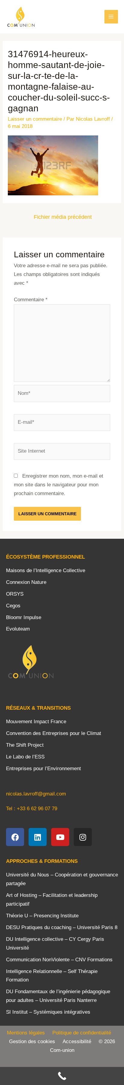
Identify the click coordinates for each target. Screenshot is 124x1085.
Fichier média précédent (63, 217)
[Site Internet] (62, 452)
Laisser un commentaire (35, 119)
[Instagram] (83, 837)
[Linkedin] (38, 837)
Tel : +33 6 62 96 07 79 (31, 808)
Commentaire (31, 299)
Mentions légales (26, 1033)
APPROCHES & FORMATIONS (42, 861)
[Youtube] (60, 837)
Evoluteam (18, 629)
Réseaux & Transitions (38, 708)
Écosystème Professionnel (45, 557)
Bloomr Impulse (23, 617)
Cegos (13, 606)
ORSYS (14, 594)
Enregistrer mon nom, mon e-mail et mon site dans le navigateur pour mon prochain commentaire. (58, 484)
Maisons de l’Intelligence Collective (45, 570)
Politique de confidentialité (84, 1033)
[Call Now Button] (62, 1076)
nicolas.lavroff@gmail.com (36, 794)
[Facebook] (15, 837)
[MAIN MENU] (111, 17)
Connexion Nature (26, 582)
